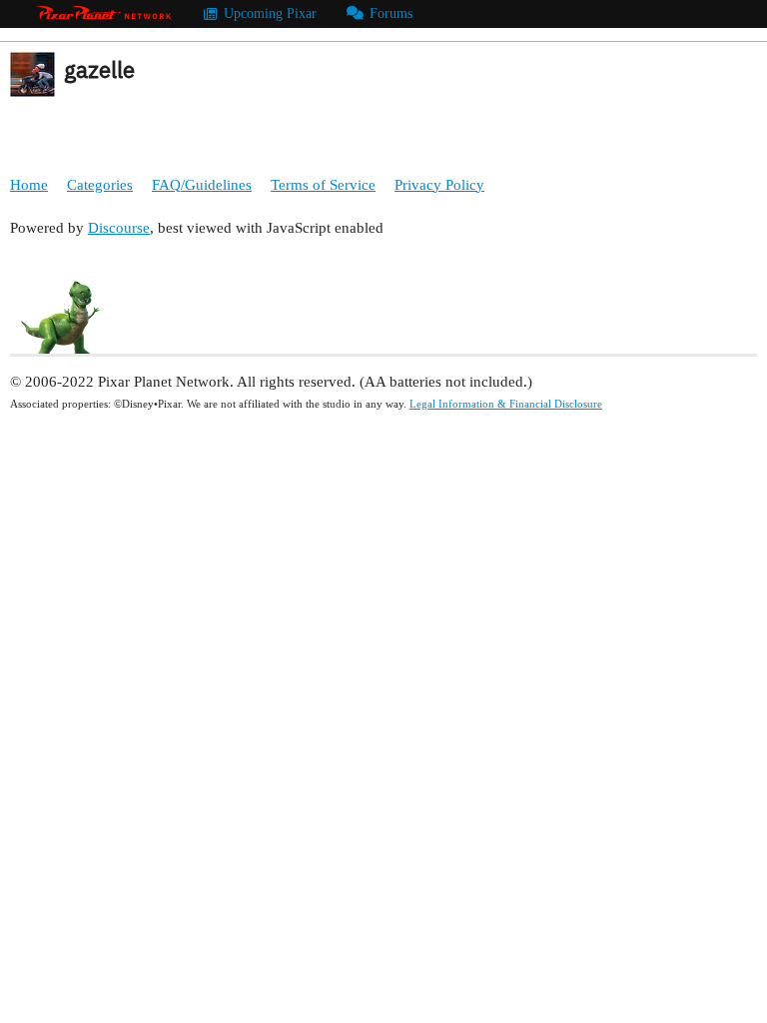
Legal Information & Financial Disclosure (505, 404)
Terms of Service (323, 185)
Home (29, 185)
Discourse (119, 228)
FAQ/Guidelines (202, 185)
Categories (100, 185)
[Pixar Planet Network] (104, 14)
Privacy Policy (439, 185)
